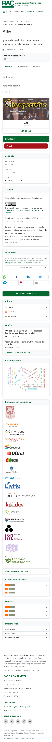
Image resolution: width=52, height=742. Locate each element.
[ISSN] (14, 539)
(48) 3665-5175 (10, 710)
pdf (10, 146)
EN (15, 11)
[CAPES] (12, 478)
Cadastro (30, 12)
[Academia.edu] (18, 721)
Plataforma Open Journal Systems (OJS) (20, 739)
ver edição (26, 131)
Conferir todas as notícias (17, 353)
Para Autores (10, 633)
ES (18, 11)
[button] (8, 277)
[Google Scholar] (11, 473)
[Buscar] (10, 11)
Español (11, 312)
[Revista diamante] (16, 571)
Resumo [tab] (8, 66)
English (10, 307)
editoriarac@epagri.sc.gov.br (17, 706)
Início (5, 21)
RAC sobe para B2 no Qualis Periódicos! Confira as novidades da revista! (23, 332)
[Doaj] (15, 455)
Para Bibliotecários (12, 637)
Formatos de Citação (26, 267)
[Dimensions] (14, 434)
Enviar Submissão (27, 293)
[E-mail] (30, 721)
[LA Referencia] (14, 521)
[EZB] (12, 462)
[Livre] (12, 489)
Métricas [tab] (36, 66)
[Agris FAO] (10, 418)
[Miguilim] (14, 441)
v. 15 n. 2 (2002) (23, 21)
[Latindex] (14, 507)
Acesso (39, 12)
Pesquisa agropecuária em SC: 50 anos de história (24, 343)
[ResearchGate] (24, 721)
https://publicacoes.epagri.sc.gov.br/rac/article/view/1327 (23, 263)
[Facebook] (12, 721)
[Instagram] (6, 721)
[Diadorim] (12, 427)
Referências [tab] (22, 66)
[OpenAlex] (9, 531)
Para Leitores (10, 629)
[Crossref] (12, 449)
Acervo (12, 21)
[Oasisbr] (12, 514)
